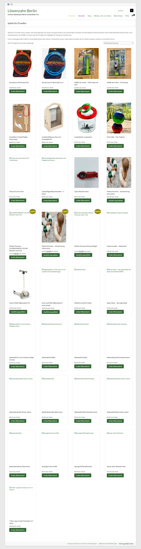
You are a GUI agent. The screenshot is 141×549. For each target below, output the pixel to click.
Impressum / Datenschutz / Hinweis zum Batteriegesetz (82, 543)
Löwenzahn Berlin (22, 10)
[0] (132, 16)
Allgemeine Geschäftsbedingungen (108, 543)
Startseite (71, 16)
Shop (89, 16)
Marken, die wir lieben (102, 16)
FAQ (127, 16)
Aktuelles (81, 16)
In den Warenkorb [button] (17, 91)
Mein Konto (118, 16)
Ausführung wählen (116, 200)
